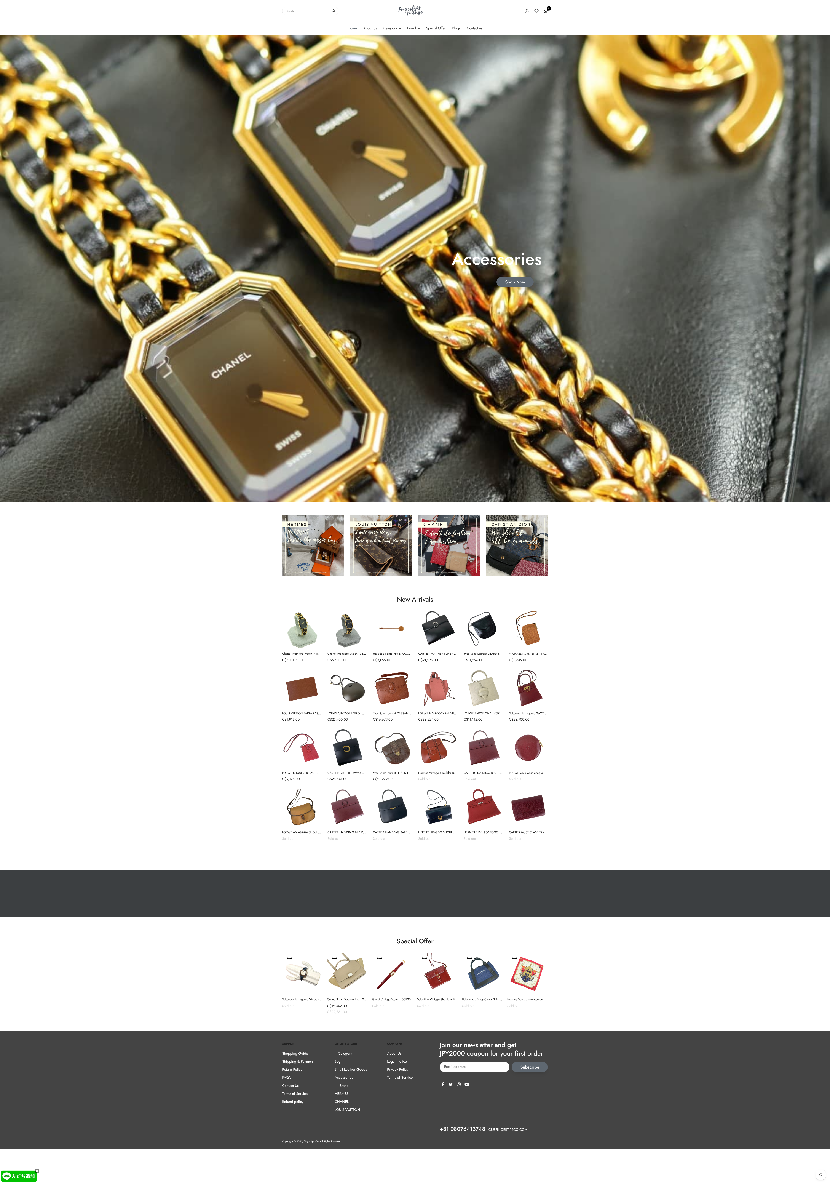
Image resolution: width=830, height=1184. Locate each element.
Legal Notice (397, 1061)
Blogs (456, 28)
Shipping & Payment (298, 1061)
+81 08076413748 (462, 1129)
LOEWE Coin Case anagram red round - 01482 (539, 773)
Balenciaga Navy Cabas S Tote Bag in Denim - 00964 (496, 999)
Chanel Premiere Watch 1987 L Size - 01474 (355, 654)
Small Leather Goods (351, 1069)
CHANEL (342, 1101)
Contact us (474, 28)
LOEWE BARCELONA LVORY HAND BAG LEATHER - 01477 (502, 713)
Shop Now (515, 282)
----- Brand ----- (344, 1085)
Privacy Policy (397, 1069)
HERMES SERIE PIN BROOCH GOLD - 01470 (402, 654)
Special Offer (436, 28)
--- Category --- (345, 1053)
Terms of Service (295, 1093)
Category (390, 28)
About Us (370, 28)
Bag (337, 1061)
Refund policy (292, 1101)
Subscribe (529, 1067)
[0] (546, 11)
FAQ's (286, 1077)
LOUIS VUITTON (347, 1109)
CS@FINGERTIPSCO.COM (507, 1129)
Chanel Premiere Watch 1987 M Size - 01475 (311, 654)
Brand (412, 28)
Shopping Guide (295, 1053)
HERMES (341, 1093)
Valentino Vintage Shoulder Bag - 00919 (443, 999)
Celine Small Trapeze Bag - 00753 (349, 999)
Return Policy (292, 1069)
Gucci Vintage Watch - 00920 (391, 999)
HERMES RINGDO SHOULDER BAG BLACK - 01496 (451, 832)
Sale (289, 958)
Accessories (344, 1077)
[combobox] (310, 11)
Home (352, 28)
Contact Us (290, 1085)
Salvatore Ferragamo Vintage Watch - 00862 (310, 999)
